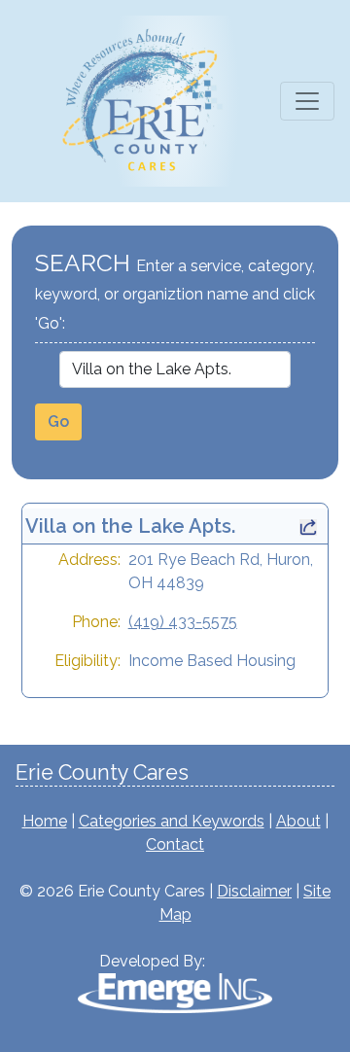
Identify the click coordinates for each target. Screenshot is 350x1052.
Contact (175, 844)
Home (44, 821)
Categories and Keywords (171, 821)
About (298, 821)
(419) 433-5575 (182, 622)
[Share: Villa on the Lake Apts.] (308, 526)
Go (58, 421)
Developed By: (152, 961)
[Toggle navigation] (307, 101)
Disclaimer (254, 891)
